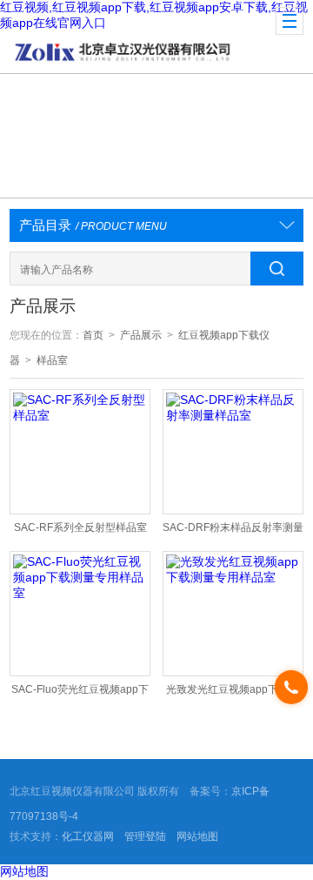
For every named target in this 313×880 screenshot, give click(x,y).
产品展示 (141, 335)
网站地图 (197, 836)
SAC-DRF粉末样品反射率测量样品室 (233, 531)
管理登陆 (145, 836)
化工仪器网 (88, 836)
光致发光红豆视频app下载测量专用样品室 (232, 693)
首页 (93, 335)
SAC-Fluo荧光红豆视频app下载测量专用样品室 (80, 693)
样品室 (52, 360)
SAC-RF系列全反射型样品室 (80, 527)
